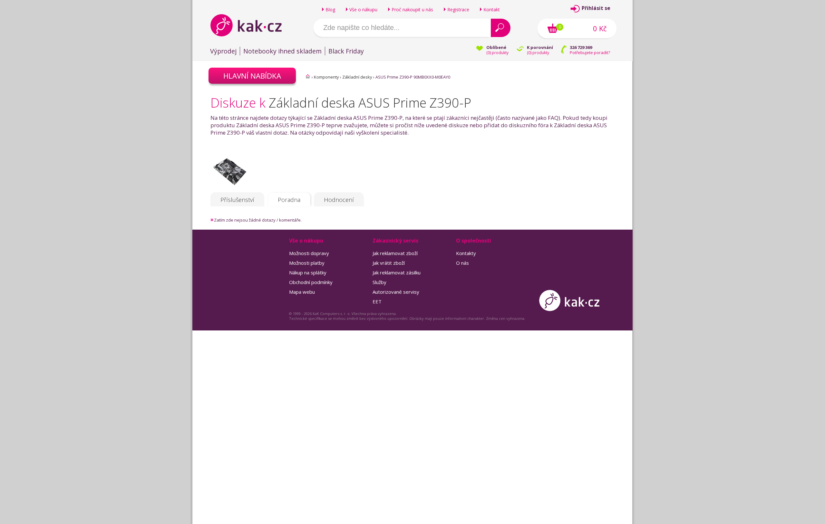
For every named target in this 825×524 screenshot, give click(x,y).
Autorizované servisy (396, 292)
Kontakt (491, 9)
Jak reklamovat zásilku (397, 272)
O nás (462, 263)
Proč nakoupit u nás (412, 9)
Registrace (458, 9)
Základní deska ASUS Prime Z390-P (370, 102)
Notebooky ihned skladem (282, 51)
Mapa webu (302, 292)
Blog (330, 9)
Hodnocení (339, 200)
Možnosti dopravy (309, 253)
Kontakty (466, 253)
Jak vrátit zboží (389, 263)
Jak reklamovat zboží (395, 253)
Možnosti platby (307, 263)
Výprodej (223, 51)
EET (377, 301)
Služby (379, 282)
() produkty (497, 52)
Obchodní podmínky (311, 282)
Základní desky (357, 77)
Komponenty (326, 77)
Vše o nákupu (363, 9)
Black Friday (346, 51)
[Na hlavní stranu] (251, 25)
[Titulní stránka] (308, 76)
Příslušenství (237, 200)
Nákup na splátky (307, 272)
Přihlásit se (596, 8)
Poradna (289, 200)
